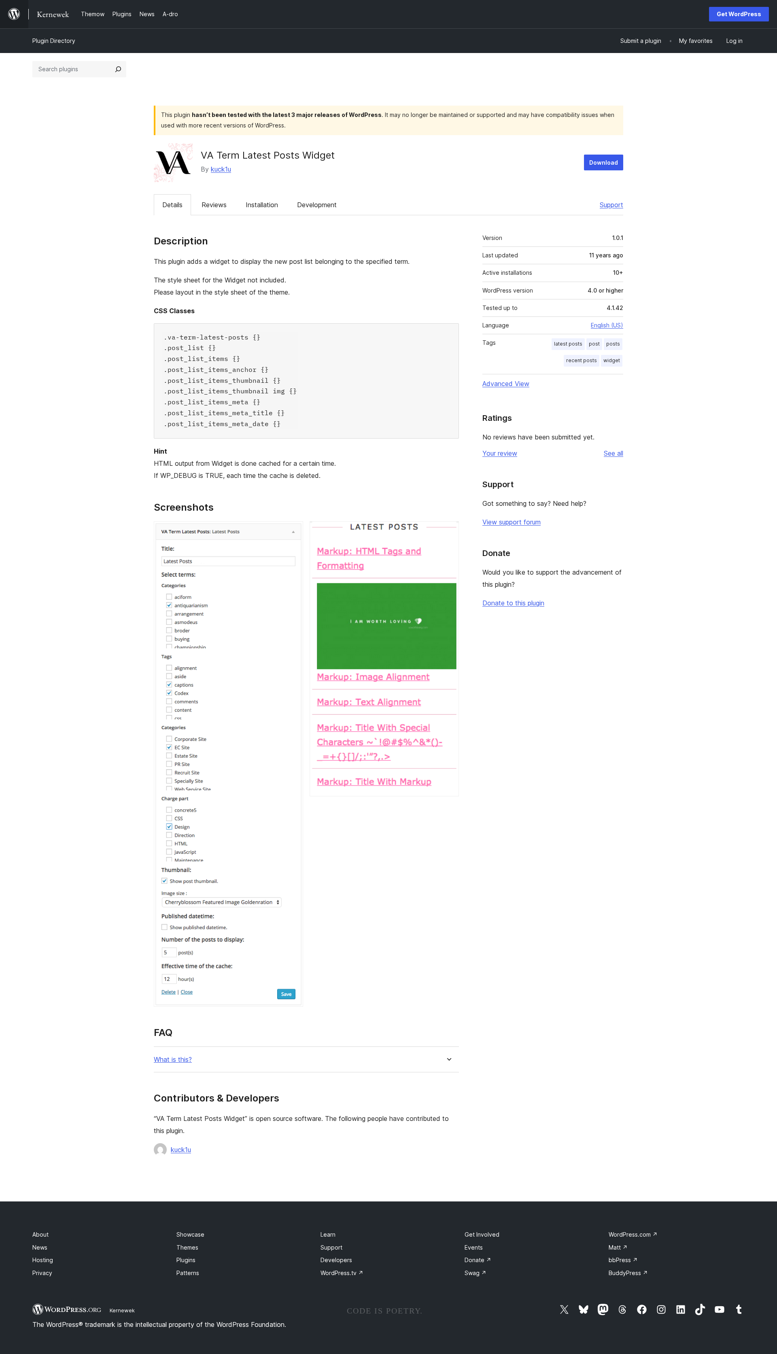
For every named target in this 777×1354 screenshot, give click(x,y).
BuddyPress (628, 1272)
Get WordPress (739, 14)
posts (613, 344)
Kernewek (122, 1310)
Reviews (214, 205)
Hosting (42, 1259)
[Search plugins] (118, 69)
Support (611, 205)
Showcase (190, 1234)
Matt (618, 1247)
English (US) (607, 325)
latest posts (568, 344)
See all (613, 453)
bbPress (623, 1259)
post (594, 344)
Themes (187, 1247)
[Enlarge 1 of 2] (292, 532)
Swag (475, 1272)
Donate (478, 1259)
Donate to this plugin (513, 603)
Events (474, 1247)
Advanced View (505, 384)
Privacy (42, 1272)
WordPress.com (633, 1234)
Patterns (187, 1272)
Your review (499, 453)
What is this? (173, 1059)
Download (603, 162)
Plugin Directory (53, 40)
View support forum (511, 522)
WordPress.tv (342, 1272)
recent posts (581, 360)
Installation (262, 205)
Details (172, 205)
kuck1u (221, 169)
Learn (328, 1234)
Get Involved (482, 1234)
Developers (336, 1259)
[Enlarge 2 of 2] (448, 532)
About (40, 1234)
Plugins (185, 1259)
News (39, 1247)
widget (611, 360)
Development (317, 205)
